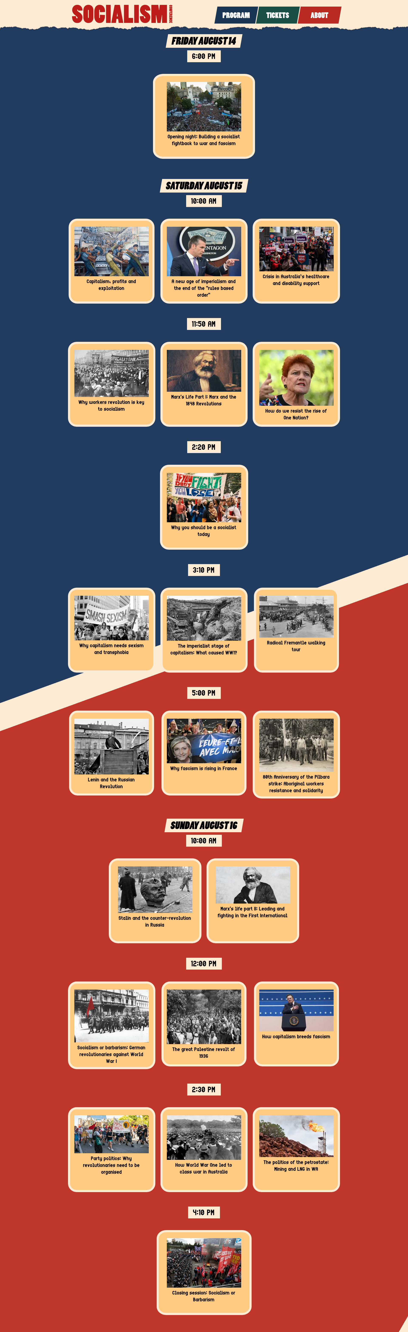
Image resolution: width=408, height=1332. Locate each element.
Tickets (277, 16)
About (319, 16)
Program (236, 16)
